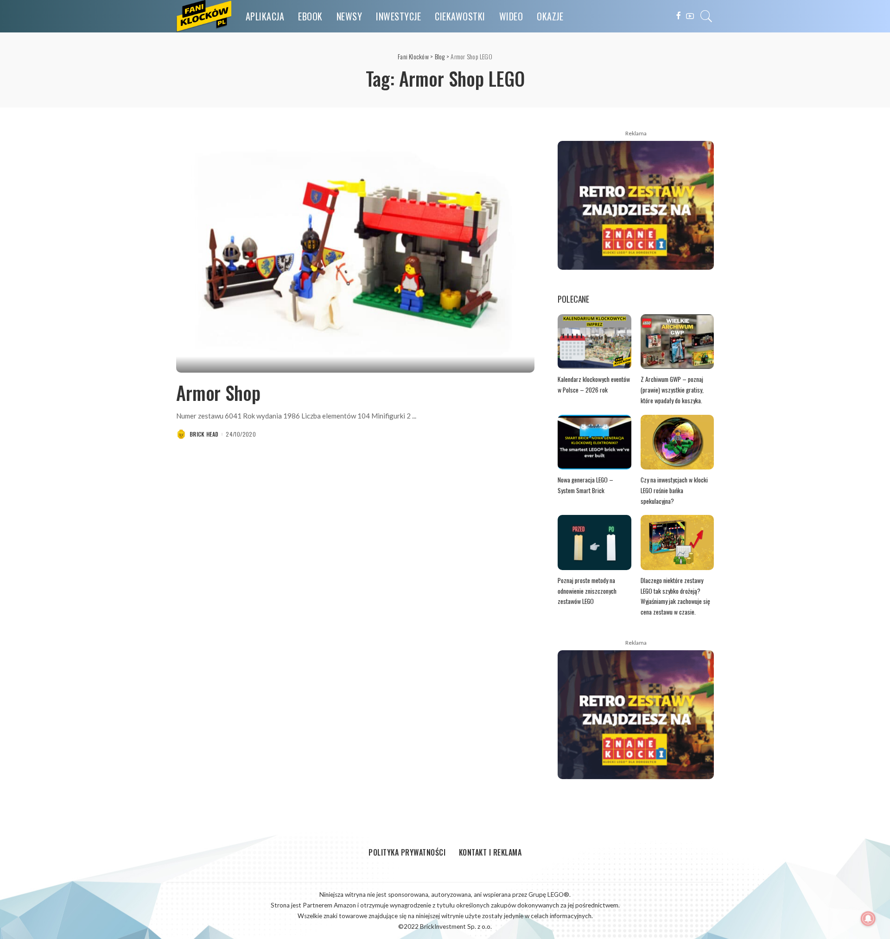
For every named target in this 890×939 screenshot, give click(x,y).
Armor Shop (218, 392)
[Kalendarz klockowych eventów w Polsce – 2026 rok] (594, 341)
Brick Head (204, 434)
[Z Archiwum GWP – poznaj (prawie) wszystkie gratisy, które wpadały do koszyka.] (677, 341)
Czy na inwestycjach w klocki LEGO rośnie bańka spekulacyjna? (674, 490)
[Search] (706, 16)
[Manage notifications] (868, 918)
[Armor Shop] (355, 252)
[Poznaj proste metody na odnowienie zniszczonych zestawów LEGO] (594, 542)
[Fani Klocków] (204, 16)
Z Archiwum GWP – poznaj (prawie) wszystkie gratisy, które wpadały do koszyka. (672, 389)
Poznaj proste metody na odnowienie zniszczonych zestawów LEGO (587, 591)
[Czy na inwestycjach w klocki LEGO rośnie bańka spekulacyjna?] (677, 442)
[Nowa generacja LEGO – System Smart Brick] (594, 442)
